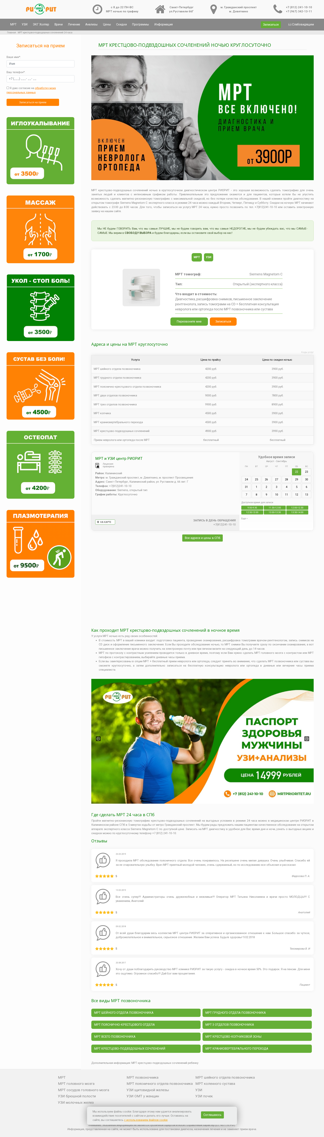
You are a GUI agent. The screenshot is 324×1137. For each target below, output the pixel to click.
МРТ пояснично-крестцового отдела (124, 1024)
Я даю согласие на (31, 90)
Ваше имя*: (14, 57)
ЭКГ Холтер (41, 24)
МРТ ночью (110, 636)
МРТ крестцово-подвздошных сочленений (129, 1048)
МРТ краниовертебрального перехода (236, 1048)
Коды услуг (307, 352)
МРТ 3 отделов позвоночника (229, 1024)
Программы (140, 24)
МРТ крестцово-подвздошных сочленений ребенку (164, 1063)
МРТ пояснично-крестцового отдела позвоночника (127, 386)
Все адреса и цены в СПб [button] (202, 538)
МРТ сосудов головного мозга (83, 1090)
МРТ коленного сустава (215, 1083)
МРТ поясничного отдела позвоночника (160, 1083)
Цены (107, 24)
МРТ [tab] (197, 257)
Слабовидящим (303, 24)
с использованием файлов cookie (146, 1120)
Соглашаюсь (212, 1115)
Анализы (91, 24)
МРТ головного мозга (76, 1083)
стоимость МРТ (111, 640)
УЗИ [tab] (208, 257)
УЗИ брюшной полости (77, 1096)
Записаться (271, 24)
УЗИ (25, 24)
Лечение (74, 24)
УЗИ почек (204, 1096)
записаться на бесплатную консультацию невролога (203, 665)
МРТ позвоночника (142, 1077)
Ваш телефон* (16, 72)
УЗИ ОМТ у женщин (143, 1096)
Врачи (58, 24)
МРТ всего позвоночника (114, 1036)
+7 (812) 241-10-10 (299, 7)
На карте (105, 522)
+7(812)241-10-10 (224, 524)
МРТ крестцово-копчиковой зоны (233, 1036)
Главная (11, 32)
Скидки (121, 24)
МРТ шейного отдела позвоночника (117, 369)
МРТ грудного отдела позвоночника (117, 377)
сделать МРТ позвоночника (274, 661)
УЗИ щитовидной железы (148, 1090)
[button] (98, 738)
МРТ (13, 24)
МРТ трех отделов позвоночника (115, 404)
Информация (163, 24)
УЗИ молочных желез (76, 1102)
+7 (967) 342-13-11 (299, 11)
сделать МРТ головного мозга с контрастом (272, 653)
